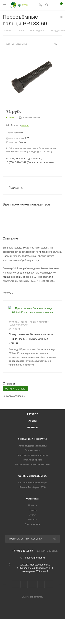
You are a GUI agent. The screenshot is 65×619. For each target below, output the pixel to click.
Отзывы (32, 510)
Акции (32, 421)
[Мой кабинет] (53, 5)
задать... (25, 125)
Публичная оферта (32, 459)
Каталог (32, 414)
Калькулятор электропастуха (32, 482)
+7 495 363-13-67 (22, 551)
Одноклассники (32, 584)
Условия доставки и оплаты (32, 445)
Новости (32, 505)
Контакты (32, 519)
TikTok (49, 584)
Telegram (24, 584)
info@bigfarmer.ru (35, 557)
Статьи (32, 515)
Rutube (41, 584)
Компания (32, 499)
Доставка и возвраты (32, 439)
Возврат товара (32, 450)
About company (32, 524)
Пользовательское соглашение (32, 455)
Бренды (32, 427)
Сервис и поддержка (32, 476)
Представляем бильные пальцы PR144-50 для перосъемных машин (31, 339)
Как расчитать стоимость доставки (32, 464)
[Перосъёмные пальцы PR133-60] (33, 76)
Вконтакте (15, 584)
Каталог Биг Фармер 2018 (33, 487)
